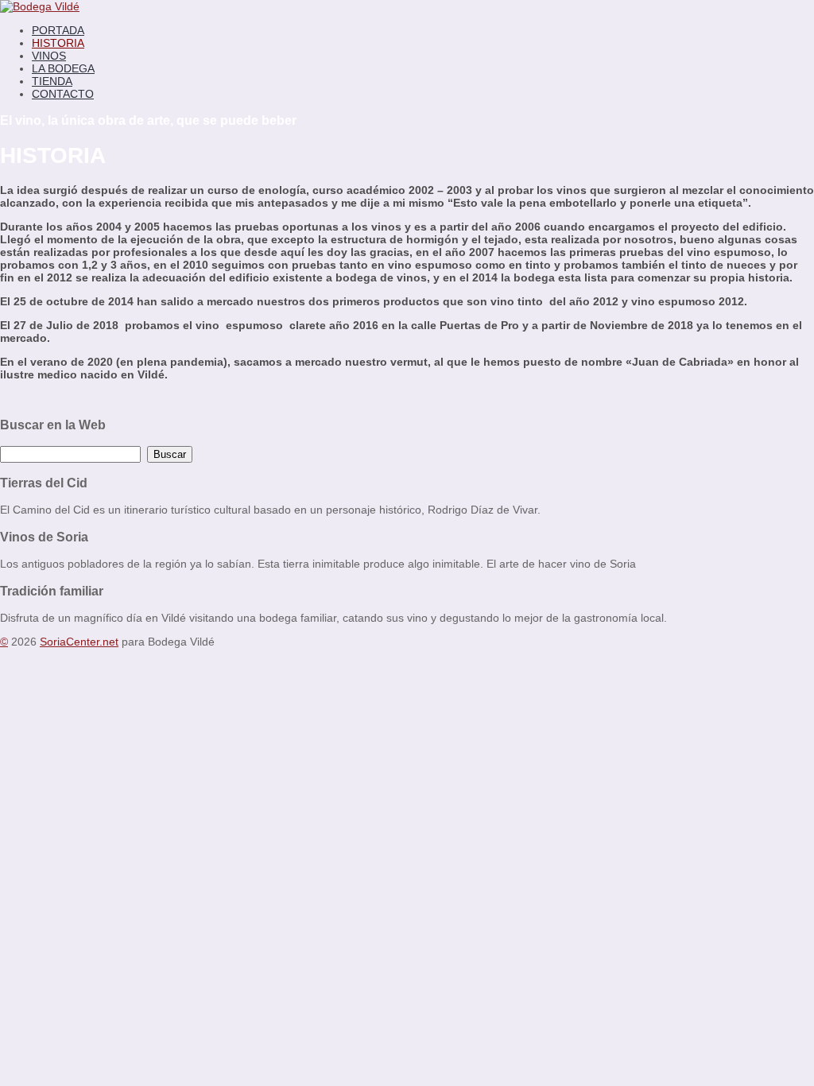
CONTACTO (63, 93)
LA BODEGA (63, 68)
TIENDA (52, 81)
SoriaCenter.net (79, 641)
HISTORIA (58, 43)
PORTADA (58, 30)
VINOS (49, 55)
